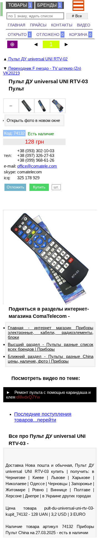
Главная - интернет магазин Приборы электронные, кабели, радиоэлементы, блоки (50, 332)
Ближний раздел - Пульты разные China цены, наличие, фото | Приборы (50, 358)
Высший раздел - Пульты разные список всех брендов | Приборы (50, 347)
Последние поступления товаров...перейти (42, 417)
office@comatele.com (37, 166)
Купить (39, 187)
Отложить (15, 187)
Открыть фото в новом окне (33, 120)
